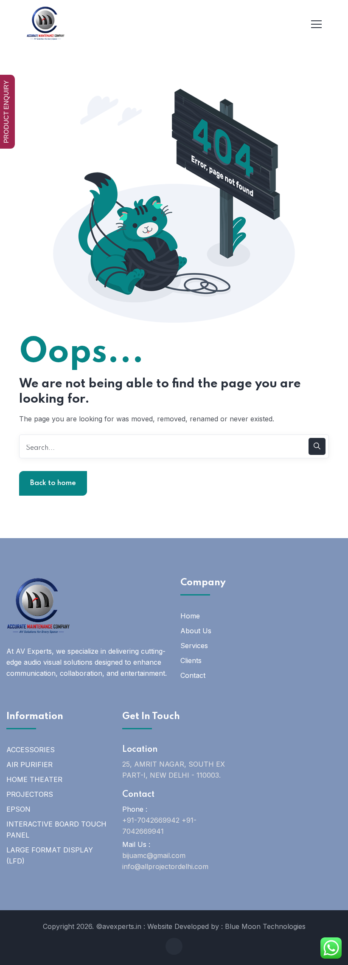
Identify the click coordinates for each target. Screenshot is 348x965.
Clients (191, 660)
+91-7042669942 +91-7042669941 (159, 825)
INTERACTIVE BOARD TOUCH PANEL (56, 829)
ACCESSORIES (30, 749)
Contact (192, 675)
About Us (195, 630)
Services (194, 645)
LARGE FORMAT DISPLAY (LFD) (49, 855)
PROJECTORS (29, 794)
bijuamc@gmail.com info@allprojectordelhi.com (165, 861)
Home (190, 616)
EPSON (18, 809)
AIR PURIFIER (29, 764)
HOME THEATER (34, 779)
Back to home (53, 483)
